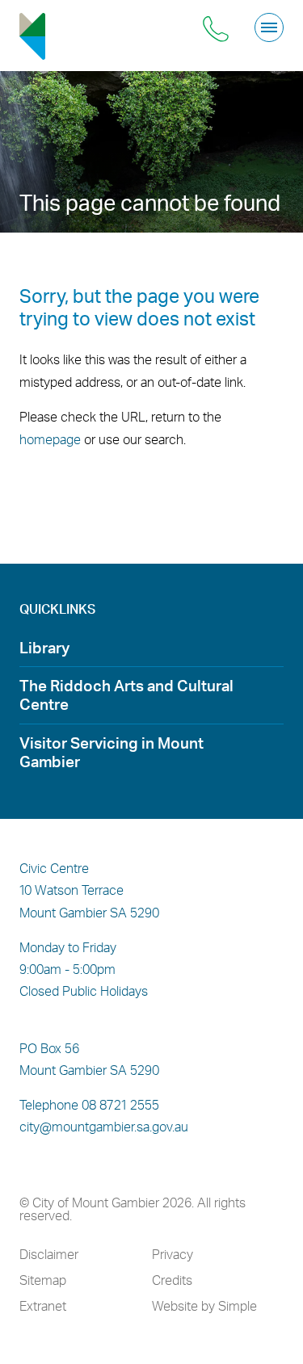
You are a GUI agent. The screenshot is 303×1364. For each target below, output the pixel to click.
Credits (172, 1280)
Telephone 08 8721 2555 (89, 1105)
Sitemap (42, 1280)
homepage (50, 439)
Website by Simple (204, 1306)
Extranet (42, 1306)
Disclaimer (48, 1254)
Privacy (172, 1254)
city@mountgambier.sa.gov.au (103, 1126)
